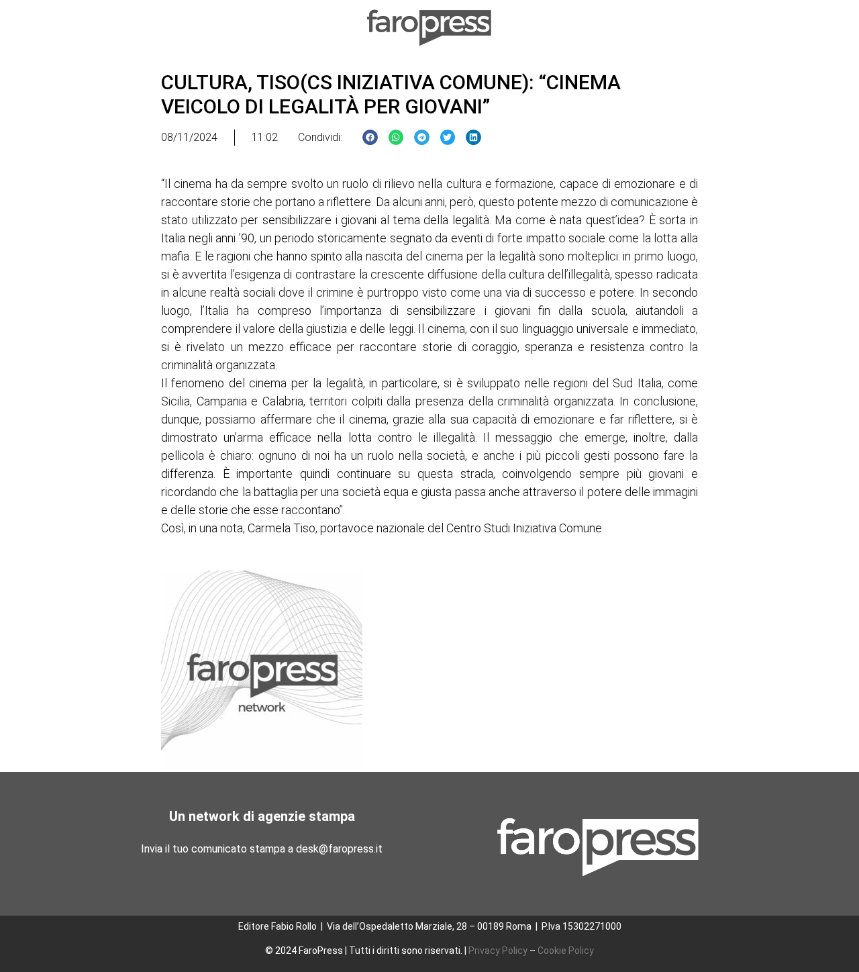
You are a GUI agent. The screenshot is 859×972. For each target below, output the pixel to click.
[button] (370, 137)
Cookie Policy (566, 950)
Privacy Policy (497, 950)
